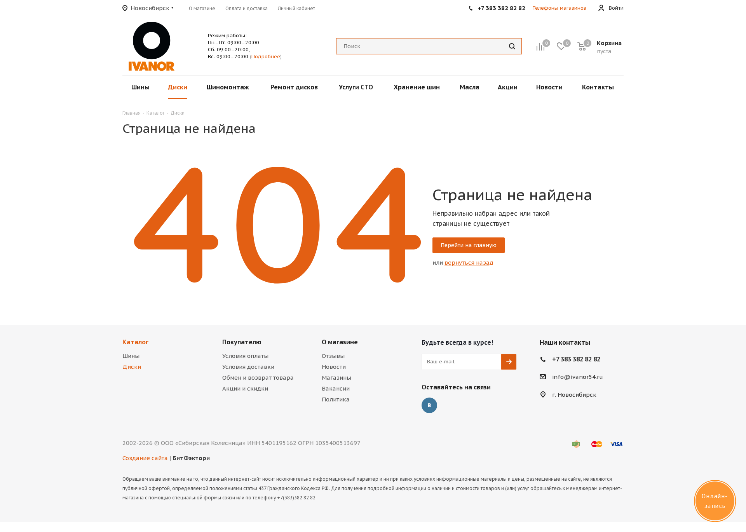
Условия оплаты (245, 355)
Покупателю (241, 342)
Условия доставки (248, 366)
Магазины (336, 377)
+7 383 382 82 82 (576, 359)
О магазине (340, 342)
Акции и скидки (245, 388)
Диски (131, 366)
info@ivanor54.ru (577, 376)
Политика (336, 399)
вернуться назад (468, 262)
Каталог (135, 342)
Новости (334, 366)
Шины (130, 355)
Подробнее (265, 56)
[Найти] (512, 46)
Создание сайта (145, 458)
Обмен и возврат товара (258, 377)
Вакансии (336, 388)
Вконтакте (429, 405)
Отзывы (333, 355)
